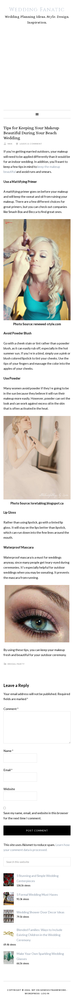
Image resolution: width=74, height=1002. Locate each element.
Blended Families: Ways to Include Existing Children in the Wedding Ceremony (39, 935)
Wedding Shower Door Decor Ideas (40, 912)
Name (8, 751)
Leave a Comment (31, 143)
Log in (45, 993)
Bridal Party (16, 664)
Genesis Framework (53, 990)
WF (33, 990)
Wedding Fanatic (37, 9)
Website (9, 789)
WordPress (32, 993)
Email (7, 770)
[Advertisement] (37, 71)
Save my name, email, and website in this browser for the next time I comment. (35, 815)
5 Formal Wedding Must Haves (37, 894)
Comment (10, 709)
